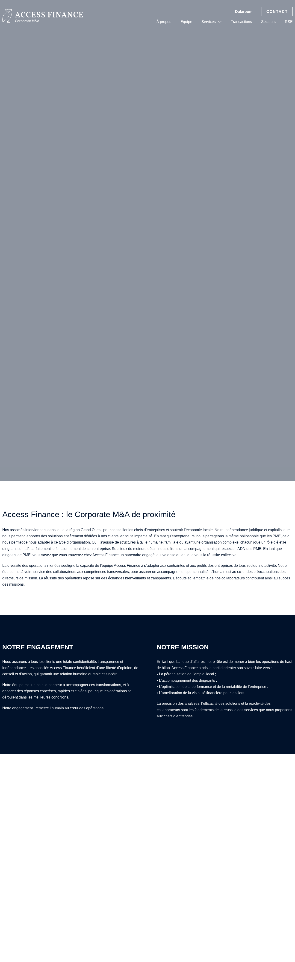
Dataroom (243, 12)
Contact (277, 12)
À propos (163, 22)
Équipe (186, 22)
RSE (289, 22)
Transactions (241, 22)
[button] (147, 240)
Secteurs (268, 22)
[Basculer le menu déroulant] (220, 22)
